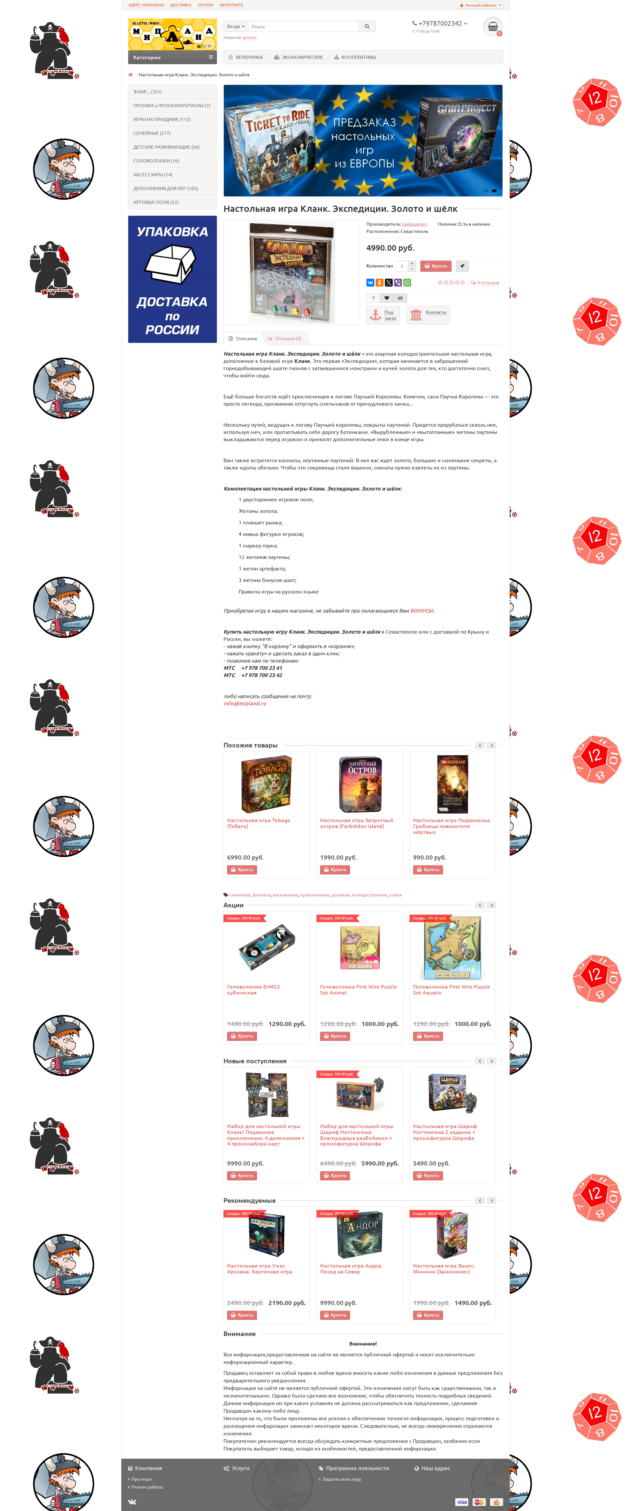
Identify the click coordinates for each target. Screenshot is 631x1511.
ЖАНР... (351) (147, 91)
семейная (239, 894)
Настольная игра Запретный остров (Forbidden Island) (356, 822)
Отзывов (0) (288, 338)
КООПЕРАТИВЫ (358, 57)
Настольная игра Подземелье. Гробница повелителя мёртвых (452, 825)
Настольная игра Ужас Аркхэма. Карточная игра (259, 1268)
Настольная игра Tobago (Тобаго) (259, 822)
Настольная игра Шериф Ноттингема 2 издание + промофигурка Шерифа (445, 1131)
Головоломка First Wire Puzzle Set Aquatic (451, 989)
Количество (379, 266)
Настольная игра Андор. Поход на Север (351, 1268)
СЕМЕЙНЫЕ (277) (152, 133)
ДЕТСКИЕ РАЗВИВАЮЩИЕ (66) (166, 147)
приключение (315, 894)
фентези (261, 894)
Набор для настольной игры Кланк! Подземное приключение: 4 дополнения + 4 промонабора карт (266, 1134)
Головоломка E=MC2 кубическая (253, 989)
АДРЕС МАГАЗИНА (146, 5)
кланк (395, 894)
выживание (285, 894)
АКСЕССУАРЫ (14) (153, 174)
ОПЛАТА (206, 5)
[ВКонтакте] (370, 283)
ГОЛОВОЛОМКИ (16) (156, 161)
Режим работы (147, 1487)
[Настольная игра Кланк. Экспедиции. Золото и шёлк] (291, 272)
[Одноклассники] (380, 283)
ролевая (341, 894)
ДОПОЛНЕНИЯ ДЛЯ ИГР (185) (165, 188)
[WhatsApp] (407, 283)
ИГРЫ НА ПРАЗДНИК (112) (162, 119)
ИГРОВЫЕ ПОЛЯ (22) (156, 202)
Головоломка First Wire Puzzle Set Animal (358, 989)
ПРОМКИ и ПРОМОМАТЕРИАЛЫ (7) (172, 105)
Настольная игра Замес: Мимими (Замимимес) (444, 1268)
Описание (246, 338)
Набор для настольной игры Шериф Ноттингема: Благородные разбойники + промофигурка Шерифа (357, 1134)
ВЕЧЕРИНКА (249, 57)
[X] (389, 283)
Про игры (141, 1479)
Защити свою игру (341, 1479)
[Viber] (398, 283)
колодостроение (369, 894)
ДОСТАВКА (180, 5)
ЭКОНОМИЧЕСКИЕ (302, 57)
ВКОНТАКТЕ (231, 5)
